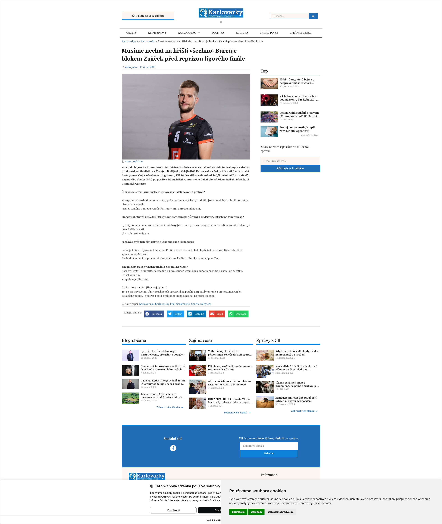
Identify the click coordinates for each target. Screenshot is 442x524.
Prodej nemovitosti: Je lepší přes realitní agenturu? (297, 129)
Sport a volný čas (201, 304)
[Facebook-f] (173, 448)
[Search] (313, 16)
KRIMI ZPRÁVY (157, 32)
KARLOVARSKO (187, 32)
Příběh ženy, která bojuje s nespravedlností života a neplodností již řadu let (297, 83)
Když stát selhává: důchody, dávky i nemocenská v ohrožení (297, 352)
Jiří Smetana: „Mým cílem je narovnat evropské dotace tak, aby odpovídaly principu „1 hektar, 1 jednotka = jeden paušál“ (162, 399)
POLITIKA (218, 32)
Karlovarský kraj (165, 304)
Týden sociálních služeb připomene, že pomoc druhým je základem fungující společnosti (295, 386)
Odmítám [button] (256, 511)
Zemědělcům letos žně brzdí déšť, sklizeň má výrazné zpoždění (296, 399)
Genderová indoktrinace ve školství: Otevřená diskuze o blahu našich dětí (163, 369)
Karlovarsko (148, 41)
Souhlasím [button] (238, 511)
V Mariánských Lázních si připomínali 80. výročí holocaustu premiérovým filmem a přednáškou (230, 354)
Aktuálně (131, 32)
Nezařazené (183, 304)
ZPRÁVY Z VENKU (301, 32)
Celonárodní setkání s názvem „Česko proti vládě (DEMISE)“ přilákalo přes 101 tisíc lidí (299, 116)
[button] (154, 314)
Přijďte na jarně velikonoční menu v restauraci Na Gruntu (230, 367)
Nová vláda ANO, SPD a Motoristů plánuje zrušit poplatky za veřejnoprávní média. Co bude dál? (297, 369)
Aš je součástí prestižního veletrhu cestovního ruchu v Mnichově (229, 382)
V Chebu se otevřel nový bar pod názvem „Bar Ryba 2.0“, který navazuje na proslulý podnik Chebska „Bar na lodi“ (299, 101)
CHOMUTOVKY (269, 32)
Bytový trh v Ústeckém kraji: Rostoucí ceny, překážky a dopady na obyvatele (162, 354)
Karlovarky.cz (130, 41)
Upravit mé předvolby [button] (280, 511)
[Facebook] (221, 21)
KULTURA (242, 32)
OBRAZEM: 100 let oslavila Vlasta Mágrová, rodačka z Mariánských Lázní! (229, 402)
